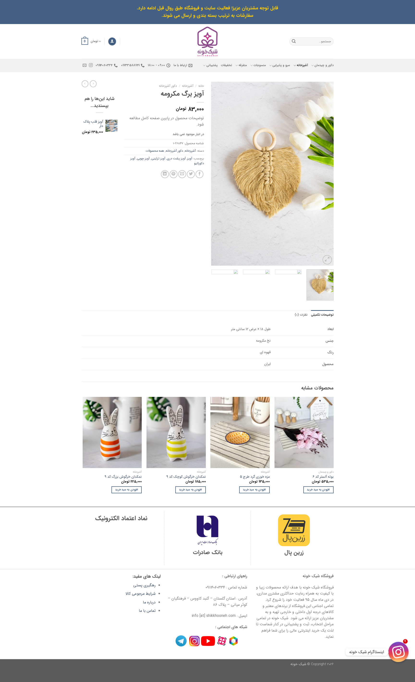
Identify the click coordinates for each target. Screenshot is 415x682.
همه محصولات (155, 151)
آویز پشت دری (176, 158)
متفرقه (242, 65)
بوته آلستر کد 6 (323, 477)
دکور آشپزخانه (168, 85)
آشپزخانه (302, 65)
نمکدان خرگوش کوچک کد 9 (186, 477)
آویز (189, 158)
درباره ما (149, 602)
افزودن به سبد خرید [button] (318, 490)
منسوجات (260, 65)
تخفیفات (226, 65)
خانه (201, 85)
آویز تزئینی (158, 158)
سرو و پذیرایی (281, 65)
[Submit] (294, 41)
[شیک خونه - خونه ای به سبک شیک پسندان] (207, 41)
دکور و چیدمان (324, 65)
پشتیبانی (211, 65)
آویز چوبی (143, 158)
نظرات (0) (301, 315)
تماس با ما (147, 611)
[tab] (322, 315)
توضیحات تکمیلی (322, 315)
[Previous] (325, 173)
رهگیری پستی (144, 585)
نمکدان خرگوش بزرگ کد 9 (123, 477)
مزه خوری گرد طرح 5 (255, 477)
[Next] (216, 173)
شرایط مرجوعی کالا (141, 594)
